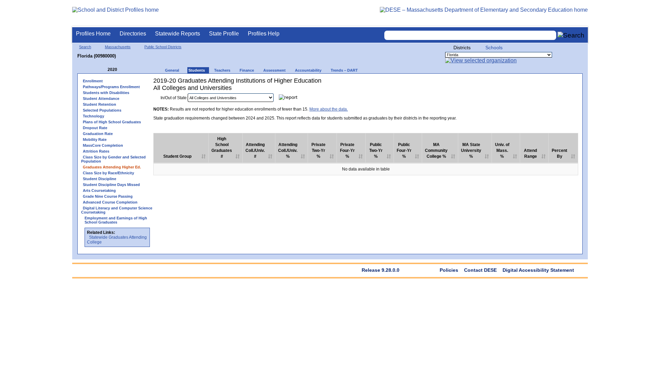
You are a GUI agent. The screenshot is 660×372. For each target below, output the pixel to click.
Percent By (559, 153)
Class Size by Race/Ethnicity (108, 173)
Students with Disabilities (106, 93)
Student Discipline (99, 179)
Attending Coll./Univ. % (287, 150)
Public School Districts (163, 47)
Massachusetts (118, 47)
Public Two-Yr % (376, 150)
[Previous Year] (103, 69)
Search (85, 47)
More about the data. (328, 109)
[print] (535, 99)
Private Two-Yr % (318, 150)
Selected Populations (102, 110)
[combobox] (470, 35)
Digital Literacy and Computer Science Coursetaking (116, 210)
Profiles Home (93, 34)
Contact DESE (480, 270)
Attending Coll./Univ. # (255, 150)
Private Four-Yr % (347, 150)
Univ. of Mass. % (502, 150)
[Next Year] (126, 69)
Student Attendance (101, 98)
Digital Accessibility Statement (538, 270)
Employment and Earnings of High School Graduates (116, 220)
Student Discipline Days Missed (111, 185)
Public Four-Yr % (404, 150)
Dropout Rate (95, 128)
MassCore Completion (103, 145)
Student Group (177, 156)
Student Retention (99, 104)
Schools (494, 47)
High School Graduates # (221, 147)
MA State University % (471, 150)
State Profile (224, 34)
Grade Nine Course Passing (108, 196)
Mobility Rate (95, 139)
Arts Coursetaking (99, 190)
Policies (449, 270)
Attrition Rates (96, 151)
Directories (133, 34)
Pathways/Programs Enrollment (111, 87)
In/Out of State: (174, 97)
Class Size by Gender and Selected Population (113, 159)
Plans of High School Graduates (112, 122)
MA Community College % (436, 150)
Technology (93, 116)
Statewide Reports (177, 34)
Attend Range (530, 153)
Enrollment (93, 81)
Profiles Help (263, 34)
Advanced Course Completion (110, 202)
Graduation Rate (98, 134)
